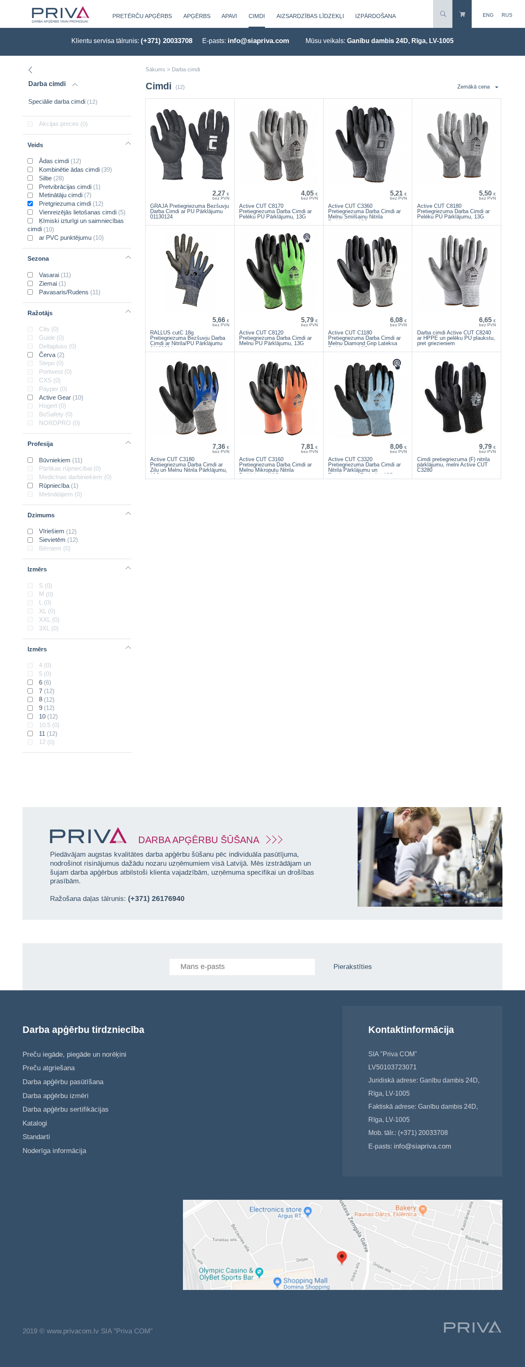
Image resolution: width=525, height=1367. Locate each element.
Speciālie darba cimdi (63, 101)
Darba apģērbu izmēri (56, 1096)
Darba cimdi (47, 83)
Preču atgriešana (49, 1068)
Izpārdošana (375, 16)
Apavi (229, 16)
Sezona (38, 258)
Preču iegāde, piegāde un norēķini (74, 1054)
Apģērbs (196, 16)
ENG (488, 15)
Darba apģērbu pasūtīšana (63, 1082)
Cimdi (257, 16)
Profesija (40, 443)
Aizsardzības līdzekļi (310, 16)
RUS (507, 15)
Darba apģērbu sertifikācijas (66, 1109)
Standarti (36, 1137)
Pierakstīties (352, 967)
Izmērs (37, 569)
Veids (35, 144)
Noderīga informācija (54, 1151)
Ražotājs (39, 312)
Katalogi (35, 1123)
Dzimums (41, 515)
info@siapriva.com (258, 41)
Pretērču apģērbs (142, 16)
